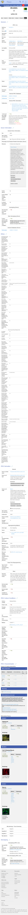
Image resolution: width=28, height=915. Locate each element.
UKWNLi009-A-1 (12, 41)
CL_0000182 (9, 723)
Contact (16, 897)
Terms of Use (17, 882)
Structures (16, 893)
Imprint (15, 883)
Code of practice (17, 874)
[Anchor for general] (7, 22)
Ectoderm (4, 784)
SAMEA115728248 (13, 96)
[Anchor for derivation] (12, 466)
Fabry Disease (12, 45)
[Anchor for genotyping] (9, 840)
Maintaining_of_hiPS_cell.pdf (17, 624)
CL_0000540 (9, 788)
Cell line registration (5, 895)
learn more (19, 5)
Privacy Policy (17, 880)
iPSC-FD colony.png (7, 691)
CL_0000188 (9, 751)
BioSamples (4, 96)
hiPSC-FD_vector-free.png (16, 552)
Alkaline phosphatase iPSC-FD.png (10, 710)
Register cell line (4, 873)
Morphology (4, 688)
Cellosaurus (4, 98)
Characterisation (22, 18)
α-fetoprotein (13, 728)
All (3, 876)
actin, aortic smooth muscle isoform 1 (12, 760)
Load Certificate (26, 11)
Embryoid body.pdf (6, 707)
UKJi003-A (11, 27)
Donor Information (6, 18)
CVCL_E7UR (11, 98)
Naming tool (16, 895)
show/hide (3, 63)
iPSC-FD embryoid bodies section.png (10, 704)
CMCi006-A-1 (20, 41)
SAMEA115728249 (14, 230)
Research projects (5, 883)
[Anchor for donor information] (13, 128)
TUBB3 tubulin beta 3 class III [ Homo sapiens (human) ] (12, 798)
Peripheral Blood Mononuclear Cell (17, 471)
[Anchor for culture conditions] (17, 598)
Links (15, 876)
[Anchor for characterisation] (16, 664)
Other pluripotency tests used (8, 695)
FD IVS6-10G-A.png (15, 863)
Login (26, 3)
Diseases (3, 886)
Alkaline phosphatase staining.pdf (9, 709)
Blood (11, 489)
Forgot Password (4, 905)
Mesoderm (4, 746)
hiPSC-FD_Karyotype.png (16, 849)
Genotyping (25, 18)
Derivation (13, 18)
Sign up (2, 904)
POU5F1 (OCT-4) (3, 676)
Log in (2, 902)
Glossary (3, 896)
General (2, 18)
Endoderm (4, 718)
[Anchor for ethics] (6, 234)
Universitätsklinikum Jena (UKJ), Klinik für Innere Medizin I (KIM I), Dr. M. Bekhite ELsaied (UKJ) (18, 70)
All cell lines (3, 874)
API (15, 896)
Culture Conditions (17, 18)
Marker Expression (6, 668)
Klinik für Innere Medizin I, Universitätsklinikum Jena (15, 517)
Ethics (10, 18)
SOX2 (3, 683)
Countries (3, 884)
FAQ (2, 892)
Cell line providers (5, 882)
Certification (3, 893)
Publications (3, 887)
